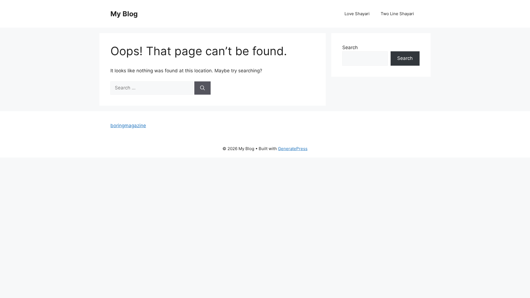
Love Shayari (357, 13)
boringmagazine (128, 125)
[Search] (202, 88)
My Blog (124, 14)
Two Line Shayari (397, 13)
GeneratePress (293, 148)
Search (350, 47)
